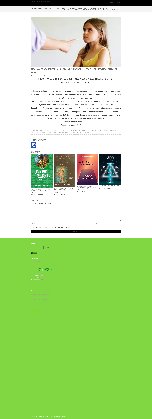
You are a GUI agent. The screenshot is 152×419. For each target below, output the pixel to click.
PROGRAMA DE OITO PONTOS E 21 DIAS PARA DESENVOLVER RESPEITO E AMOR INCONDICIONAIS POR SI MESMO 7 (62, 132)
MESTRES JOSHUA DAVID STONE (108, 130)
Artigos (47, 76)
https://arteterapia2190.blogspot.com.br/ (40, 299)
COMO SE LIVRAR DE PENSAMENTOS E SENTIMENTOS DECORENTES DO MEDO (62, 130)
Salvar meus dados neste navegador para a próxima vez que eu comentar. (51, 227)
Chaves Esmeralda (36, 130)
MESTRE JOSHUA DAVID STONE (91, 130)
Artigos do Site (36, 261)
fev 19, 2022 (35, 76)
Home (65, 9)
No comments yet (56, 76)
